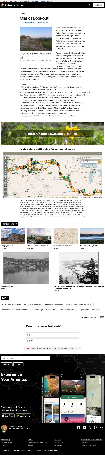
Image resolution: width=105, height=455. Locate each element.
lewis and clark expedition (53, 305)
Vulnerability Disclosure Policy (92, 440)
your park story (83, 310)
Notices (30, 440)
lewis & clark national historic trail (14, 305)
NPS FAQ (57, 440)
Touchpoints (69, 348)
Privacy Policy (6, 443)
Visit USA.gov (51, 450)
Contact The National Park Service (37, 444)
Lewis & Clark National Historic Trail (34, 23)
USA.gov (84, 443)
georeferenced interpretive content (15, 310)
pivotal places (51, 310)
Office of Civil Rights (88, 446)
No (31, 341)
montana (95, 310)
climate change (37, 310)
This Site (6, 364)
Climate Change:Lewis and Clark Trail (51, 134)
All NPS (18, 364)
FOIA (3, 446)
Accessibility (5, 440)
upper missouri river (67, 310)
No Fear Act (58, 443)
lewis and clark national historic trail (79, 305)
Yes (31, 335)
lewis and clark (35, 305)
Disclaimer (58, 446)
